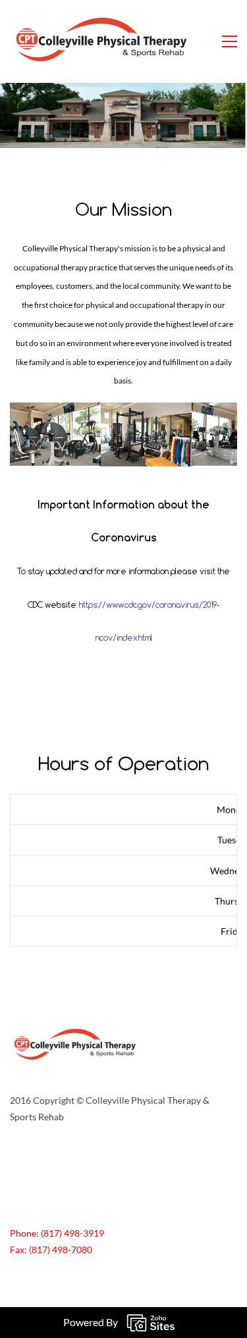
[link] (76, 1034)
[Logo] (102, 41)
